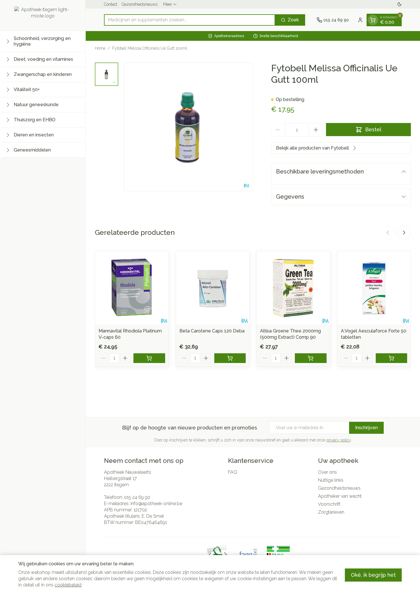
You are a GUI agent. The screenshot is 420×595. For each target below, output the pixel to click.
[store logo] (42, 15)
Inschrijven (366, 427)
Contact (110, 4)
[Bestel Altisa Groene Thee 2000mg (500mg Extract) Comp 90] (311, 358)
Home (100, 48)
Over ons (327, 472)
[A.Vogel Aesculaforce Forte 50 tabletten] (374, 287)
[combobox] (189, 20)
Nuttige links (330, 480)
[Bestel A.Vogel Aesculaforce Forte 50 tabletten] (391, 358)
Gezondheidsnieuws (139, 4)
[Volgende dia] (404, 232)
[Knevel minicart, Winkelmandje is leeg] (373, 20)
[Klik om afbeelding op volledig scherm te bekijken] (188, 127)
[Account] (360, 20)
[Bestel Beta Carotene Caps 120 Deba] (230, 358)
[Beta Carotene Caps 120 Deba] (212, 287)
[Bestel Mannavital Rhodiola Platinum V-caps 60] (149, 358)
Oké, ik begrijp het (373, 575)
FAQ (232, 472)
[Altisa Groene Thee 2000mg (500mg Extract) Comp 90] (293, 287)
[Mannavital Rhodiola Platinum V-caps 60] (132, 287)
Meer (167, 4)
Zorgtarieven (331, 512)
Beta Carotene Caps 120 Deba (212, 331)
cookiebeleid (68, 585)
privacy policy (339, 440)
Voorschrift (329, 504)
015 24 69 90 (137, 497)
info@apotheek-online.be (156, 503)
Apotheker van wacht (340, 496)
